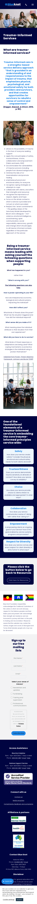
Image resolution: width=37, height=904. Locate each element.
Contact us (19, 797)
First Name (18, 658)
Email (18, 674)
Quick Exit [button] (8, 881)
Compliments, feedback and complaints (18, 804)
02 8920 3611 (18, 862)
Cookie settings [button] (8, 900)
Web (28, 758)
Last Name (18, 666)
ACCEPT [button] (19, 900)
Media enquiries (18, 800)
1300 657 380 (16, 758)
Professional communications (19, 705)
